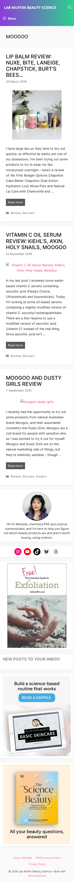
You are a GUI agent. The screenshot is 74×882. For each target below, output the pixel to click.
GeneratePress (37, 875)
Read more (15, 202)
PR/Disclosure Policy (48, 857)
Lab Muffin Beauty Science (30, 7)
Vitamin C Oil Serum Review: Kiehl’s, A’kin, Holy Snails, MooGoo (36, 241)
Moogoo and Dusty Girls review (34, 381)
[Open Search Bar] (69, 7)
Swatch (41, 476)
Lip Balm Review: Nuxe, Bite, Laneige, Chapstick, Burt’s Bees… (33, 65)
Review (16, 213)
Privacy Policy (37, 864)
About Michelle (23, 857)
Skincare (28, 213)
